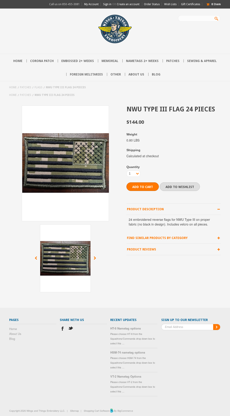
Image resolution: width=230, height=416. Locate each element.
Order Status (152, 4)
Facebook (62, 329)
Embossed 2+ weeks (77, 60)
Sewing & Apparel (202, 60)
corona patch (42, 60)
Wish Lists (170, 4)
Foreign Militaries (86, 74)
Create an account (128, 4)
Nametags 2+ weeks (142, 60)
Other (116, 74)
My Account (91, 4)
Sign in (107, 4)
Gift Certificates (190, 4)
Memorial (110, 60)
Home (13, 87)
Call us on (64, 4)
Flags (38, 87)
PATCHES (172, 60)
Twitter (71, 329)
